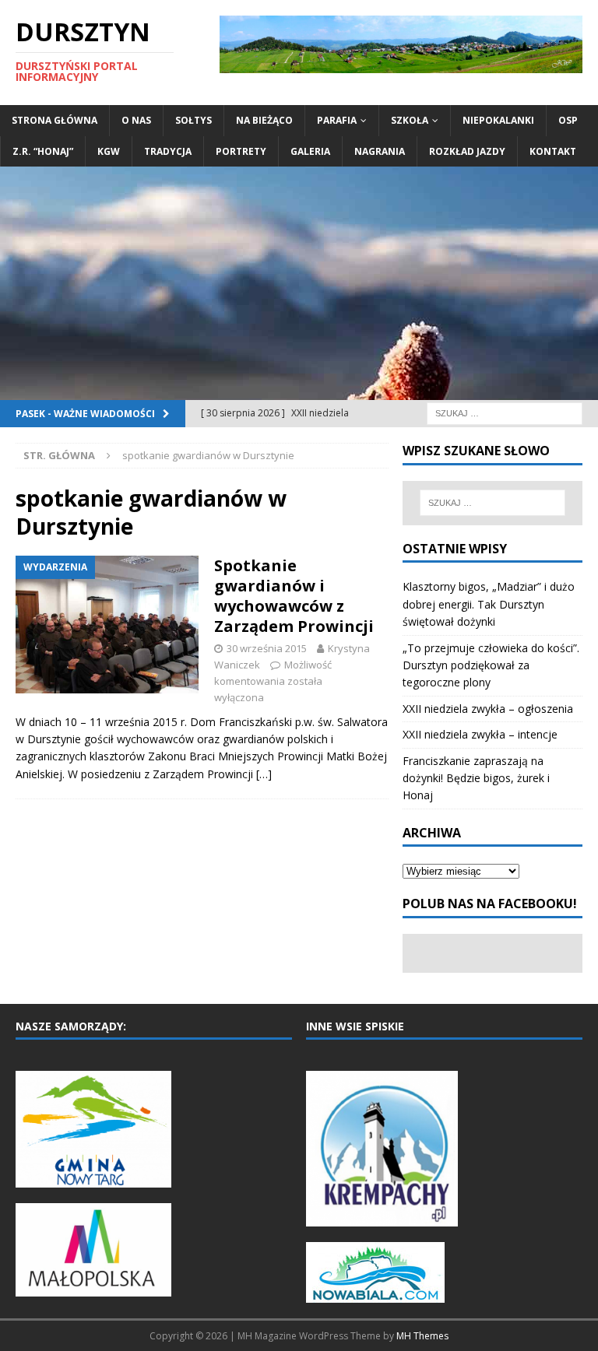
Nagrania (379, 151)
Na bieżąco (264, 120)
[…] (264, 774)
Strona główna (54, 120)
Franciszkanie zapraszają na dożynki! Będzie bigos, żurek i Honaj (476, 778)
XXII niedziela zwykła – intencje (480, 734)
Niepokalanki (498, 120)
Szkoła (409, 120)
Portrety (241, 151)
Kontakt (552, 151)
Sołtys (193, 120)
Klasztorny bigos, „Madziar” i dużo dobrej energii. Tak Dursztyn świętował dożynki (489, 604)
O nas (136, 120)
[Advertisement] (299, 283)
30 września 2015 (267, 648)
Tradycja (168, 151)
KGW (108, 151)
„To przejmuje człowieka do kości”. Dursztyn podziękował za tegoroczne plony (491, 665)
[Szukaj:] (504, 412)
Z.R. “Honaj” (42, 151)
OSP (568, 120)
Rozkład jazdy (467, 151)
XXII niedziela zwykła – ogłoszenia (488, 708)
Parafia (337, 120)
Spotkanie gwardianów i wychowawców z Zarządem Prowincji (294, 596)
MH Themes (422, 1335)
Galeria (310, 151)
